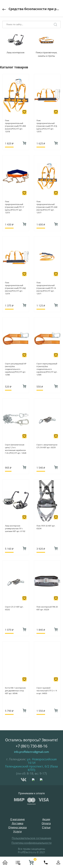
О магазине (17, 819)
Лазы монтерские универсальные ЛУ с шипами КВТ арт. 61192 (15, 528)
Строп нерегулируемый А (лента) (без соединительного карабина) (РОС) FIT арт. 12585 (47, 369)
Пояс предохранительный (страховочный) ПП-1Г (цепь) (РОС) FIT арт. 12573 (14, 207)
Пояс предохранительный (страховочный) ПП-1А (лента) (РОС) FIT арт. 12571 (46, 288)
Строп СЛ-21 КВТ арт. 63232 (14, 608)
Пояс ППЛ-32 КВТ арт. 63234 (46, 527)
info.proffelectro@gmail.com (31, 752)
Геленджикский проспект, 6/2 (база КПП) (31, 768)
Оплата (46, 823)
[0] (31, 862)
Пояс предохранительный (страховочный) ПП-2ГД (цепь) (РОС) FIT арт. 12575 (47, 126)
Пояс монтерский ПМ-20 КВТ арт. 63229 (47, 608)
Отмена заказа (17, 827)
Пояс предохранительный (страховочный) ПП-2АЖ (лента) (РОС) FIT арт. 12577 (47, 207)
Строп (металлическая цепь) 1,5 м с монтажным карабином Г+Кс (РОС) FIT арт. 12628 (15, 448)
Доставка (17, 823)
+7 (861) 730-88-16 (31, 746)
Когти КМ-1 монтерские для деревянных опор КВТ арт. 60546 (15, 691)
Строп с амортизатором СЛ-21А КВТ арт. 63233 (47, 446)
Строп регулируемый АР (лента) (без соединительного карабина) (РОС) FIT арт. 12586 (15, 369)
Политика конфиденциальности (31, 843)
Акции (46, 819)
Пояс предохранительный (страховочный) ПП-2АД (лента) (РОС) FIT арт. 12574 (15, 288)
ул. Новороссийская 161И (42, 761)
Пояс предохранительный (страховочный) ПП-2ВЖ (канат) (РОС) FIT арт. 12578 (15, 126)
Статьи (46, 827)
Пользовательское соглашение (31, 838)
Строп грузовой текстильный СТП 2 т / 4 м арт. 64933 (47, 691)
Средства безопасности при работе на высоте (35, 9)
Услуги (17, 831)
